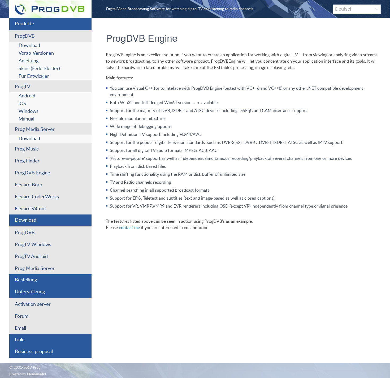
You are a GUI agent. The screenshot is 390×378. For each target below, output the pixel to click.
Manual (26, 119)
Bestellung (26, 280)
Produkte (24, 24)
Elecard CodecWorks (37, 197)
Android (27, 96)
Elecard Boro (28, 185)
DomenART (36, 374)
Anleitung (28, 61)
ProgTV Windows (33, 244)
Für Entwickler (34, 76)
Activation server (33, 304)
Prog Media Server (35, 129)
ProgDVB (25, 36)
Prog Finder (27, 161)
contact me (129, 228)
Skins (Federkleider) (39, 68)
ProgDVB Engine (32, 173)
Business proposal (34, 351)
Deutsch (344, 9)
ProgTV (22, 86)
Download (29, 45)
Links (20, 339)
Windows (28, 111)
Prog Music (27, 149)
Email (20, 328)
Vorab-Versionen (36, 53)
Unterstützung (30, 292)
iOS (22, 103)
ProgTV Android (31, 256)
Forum (21, 316)
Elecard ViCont (30, 209)
